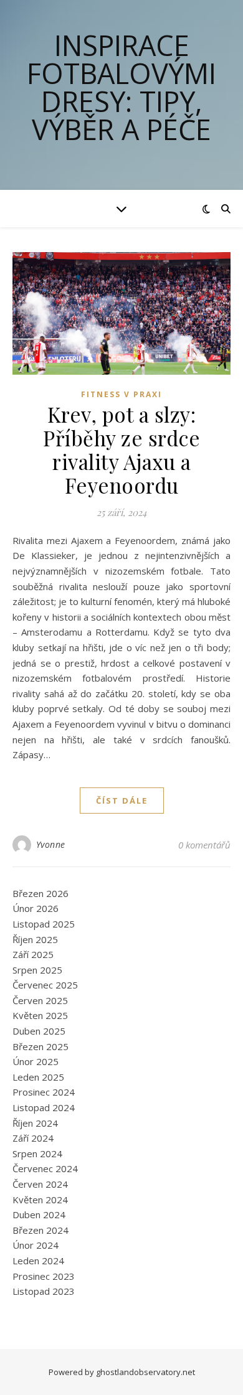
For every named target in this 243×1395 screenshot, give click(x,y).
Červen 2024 (40, 1184)
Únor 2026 (35, 908)
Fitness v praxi (121, 394)
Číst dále (122, 800)
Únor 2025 (35, 1061)
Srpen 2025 (37, 970)
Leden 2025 (38, 1077)
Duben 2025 (38, 1031)
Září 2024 (33, 1138)
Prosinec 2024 (43, 1092)
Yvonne (50, 844)
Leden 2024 (38, 1260)
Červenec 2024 (45, 1168)
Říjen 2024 (35, 1123)
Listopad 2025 (43, 924)
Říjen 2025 (35, 939)
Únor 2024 (35, 1245)
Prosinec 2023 (43, 1276)
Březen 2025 (40, 1046)
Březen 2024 (40, 1230)
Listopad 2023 (43, 1291)
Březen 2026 (40, 893)
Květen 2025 (40, 1015)
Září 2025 (33, 954)
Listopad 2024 (43, 1107)
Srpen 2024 (37, 1153)
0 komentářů (204, 844)
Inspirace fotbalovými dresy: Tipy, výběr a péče (121, 87)
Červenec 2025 (45, 985)
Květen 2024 (40, 1199)
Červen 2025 (40, 1000)
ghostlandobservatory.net (145, 1372)
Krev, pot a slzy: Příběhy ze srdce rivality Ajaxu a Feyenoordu (121, 449)
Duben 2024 (38, 1214)
